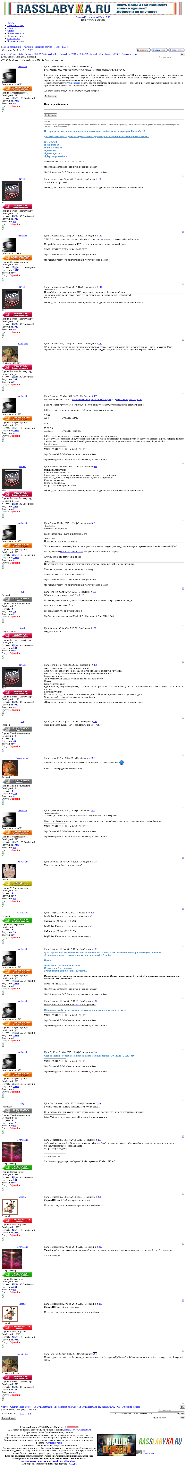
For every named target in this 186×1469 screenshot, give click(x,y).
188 (94, 592)
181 (99, 179)
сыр (22, 592)
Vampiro (22, 1197)
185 (95, 396)
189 (94, 628)
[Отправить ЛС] (3, 111)
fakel (22, 628)
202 (100, 1247)
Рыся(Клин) (22, 912)
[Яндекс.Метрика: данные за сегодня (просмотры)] (148, 1452)
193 (93, 810)
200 (99, 1140)
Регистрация (91, 17)
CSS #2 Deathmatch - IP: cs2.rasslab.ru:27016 (55, 54)
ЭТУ (77, 1004)
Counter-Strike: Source (20, 54)
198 (95, 1052)
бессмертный (22, 758)
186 (95, 466)
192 (93, 758)
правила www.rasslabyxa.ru (77, 1429)
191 (95, 721)
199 (99, 1103)
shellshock (22, 66)
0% (14, 103)
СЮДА (73, 1463)
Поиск (57, 47)
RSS (108, 17)
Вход (101, 17)
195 (92, 912)
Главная (80, 17)
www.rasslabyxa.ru (53, 1443)
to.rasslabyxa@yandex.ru (33, 1461)
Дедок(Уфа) (22, 343)
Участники (28, 47)
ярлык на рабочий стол (71, 551)
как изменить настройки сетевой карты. (91, 399)
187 (93, 523)
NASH (22, 179)
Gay (22, 1103)
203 (100, 1304)
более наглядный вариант (129, 399)
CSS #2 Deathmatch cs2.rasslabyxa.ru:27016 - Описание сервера (109, 54)
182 (100, 235)
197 (95, 1001)
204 (95, 1354)
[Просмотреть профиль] (3, 109)
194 (95, 861)
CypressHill (22, 1140)
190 (95, 665)
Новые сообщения (11, 47)
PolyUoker (22, 861)
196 (95, 949)
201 (99, 1197)
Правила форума (43, 47)
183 (100, 287)
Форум (4, 54)
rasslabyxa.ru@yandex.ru (64, 1461)
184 (100, 343)
